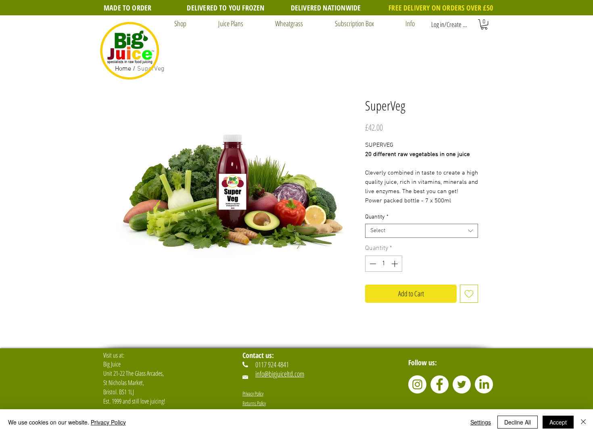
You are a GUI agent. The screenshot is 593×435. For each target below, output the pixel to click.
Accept (558, 422)
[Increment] (395, 263)
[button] (172, 23)
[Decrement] (372, 263)
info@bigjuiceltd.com (279, 374)
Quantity (376, 217)
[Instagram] (417, 384)
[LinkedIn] (484, 384)
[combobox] (421, 231)
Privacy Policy (108, 422)
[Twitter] (462, 384)
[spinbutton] (384, 263)
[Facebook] (439, 384)
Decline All (517, 422)
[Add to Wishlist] (469, 294)
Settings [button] (480, 422)
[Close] (583, 422)
